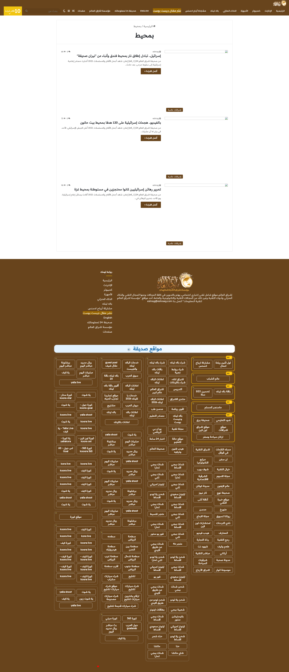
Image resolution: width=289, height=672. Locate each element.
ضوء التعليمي (223, 420)
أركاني (223, 553)
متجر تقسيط (157, 513)
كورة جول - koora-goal (86, 406)
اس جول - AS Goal (65, 450)
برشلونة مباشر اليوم (65, 364)
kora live (66, 463)
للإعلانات (93, 666)
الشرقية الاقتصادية (202, 478)
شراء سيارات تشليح (132, 587)
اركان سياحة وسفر (213, 436)
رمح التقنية (223, 539)
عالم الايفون (223, 485)
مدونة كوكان (203, 485)
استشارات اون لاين (202, 524)
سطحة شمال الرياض (131, 558)
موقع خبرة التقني (223, 501)
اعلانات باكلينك (122, 422)
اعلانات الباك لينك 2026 (157, 401)
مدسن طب (157, 408)
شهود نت (203, 546)
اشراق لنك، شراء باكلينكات (177, 381)
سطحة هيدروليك (111, 548)
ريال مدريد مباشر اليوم (86, 364)
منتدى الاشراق (177, 399)
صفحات (81, 11)
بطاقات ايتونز (157, 609)
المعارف (223, 532)
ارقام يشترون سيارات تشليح (132, 597)
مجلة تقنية (178, 428)
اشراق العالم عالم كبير (157, 391)
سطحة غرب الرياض (111, 558)
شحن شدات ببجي (177, 588)
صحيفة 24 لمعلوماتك (125, 11)
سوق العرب (132, 375)
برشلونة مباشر (111, 443)
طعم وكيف (223, 546)
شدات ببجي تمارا (157, 466)
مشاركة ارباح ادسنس (203, 364)
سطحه (111, 536)
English (144, 11)
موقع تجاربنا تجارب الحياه (111, 397)
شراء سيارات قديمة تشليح (121, 605)
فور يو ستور (157, 533)
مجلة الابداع (203, 516)
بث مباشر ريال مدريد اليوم (111, 628)
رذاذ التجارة (203, 539)
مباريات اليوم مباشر (132, 443)
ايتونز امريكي (157, 484)
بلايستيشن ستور (178, 618)
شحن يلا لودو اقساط (157, 496)
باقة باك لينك (223, 391)
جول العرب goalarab (132, 627)
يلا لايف (122, 638)
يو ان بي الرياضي (157, 430)
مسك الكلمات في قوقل (223, 451)
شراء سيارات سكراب (111, 578)
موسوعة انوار (223, 569)
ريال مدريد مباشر (132, 453)
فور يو (157, 576)
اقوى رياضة (177, 408)
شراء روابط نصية (178, 371)
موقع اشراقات (223, 428)
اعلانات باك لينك (132, 414)
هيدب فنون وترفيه (178, 450)
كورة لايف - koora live (86, 558)
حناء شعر (157, 636)
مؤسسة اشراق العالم (99, 11)
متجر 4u (177, 543)
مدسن (202, 509)
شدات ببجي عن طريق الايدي (157, 547)
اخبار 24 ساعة (157, 438)
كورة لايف (86, 470)
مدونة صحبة (223, 559)
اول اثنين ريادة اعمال (223, 364)
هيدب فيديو (203, 532)
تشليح (132, 576)
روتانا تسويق (223, 516)
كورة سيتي (111, 618)
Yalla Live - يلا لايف (65, 430)
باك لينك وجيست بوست (177, 419)
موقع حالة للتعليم (177, 440)
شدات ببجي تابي (157, 476)
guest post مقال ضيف (111, 364)
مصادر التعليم (157, 415)
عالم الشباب (213, 378)
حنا (177, 646)
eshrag (156, 52)
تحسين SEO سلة (203, 393)
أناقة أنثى (203, 499)
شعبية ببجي (178, 609)
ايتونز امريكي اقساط (157, 568)
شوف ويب (203, 469)
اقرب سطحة (111, 566)
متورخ (223, 509)
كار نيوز (203, 492)
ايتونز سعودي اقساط (177, 496)
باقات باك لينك (157, 371)
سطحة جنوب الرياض (131, 568)
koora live (65, 414)
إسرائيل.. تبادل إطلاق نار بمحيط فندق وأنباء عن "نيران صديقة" (119, 56)
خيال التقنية (223, 469)
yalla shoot (111, 434)
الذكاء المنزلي (229, 11)
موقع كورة (76, 516)
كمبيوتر (256, 11)
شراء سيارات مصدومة (111, 597)
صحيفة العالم (157, 448)
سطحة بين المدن (132, 548)
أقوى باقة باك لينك (111, 387)
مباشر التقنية (203, 553)
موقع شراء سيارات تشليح (111, 587)
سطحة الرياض (132, 538)
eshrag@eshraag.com (159, 301)
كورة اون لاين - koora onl (86, 440)
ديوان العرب (131, 405)
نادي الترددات (223, 522)
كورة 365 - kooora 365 (86, 450)
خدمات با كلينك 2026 (132, 397)
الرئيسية (280, 11)
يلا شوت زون (86, 598)
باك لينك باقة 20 (111, 377)
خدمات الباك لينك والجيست (132, 365)
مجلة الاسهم (223, 476)
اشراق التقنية (203, 449)
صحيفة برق (202, 420)
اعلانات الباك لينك (157, 381)
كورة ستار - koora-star (65, 396)
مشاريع (111, 405)
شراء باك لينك (177, 362)
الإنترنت (268, 11)
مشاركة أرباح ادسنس (195, 11)
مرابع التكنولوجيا (202, 461)
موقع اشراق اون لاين (203, 428)
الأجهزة (244, 11)
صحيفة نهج (223, 492)
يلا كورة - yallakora (66, 440)
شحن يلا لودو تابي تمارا (157, 558)
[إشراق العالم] (279, 3)
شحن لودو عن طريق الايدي (157, 601)
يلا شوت (131, 434)
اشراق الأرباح (203, 569)
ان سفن (223, 459)
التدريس (177, 389)
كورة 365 (132, 618)
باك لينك (214, 11)
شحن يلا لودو (177, 599)
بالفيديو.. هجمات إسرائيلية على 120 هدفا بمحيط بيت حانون (120, 122)
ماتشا (157, 646)
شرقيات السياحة (202, 561)
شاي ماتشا (178, 652)
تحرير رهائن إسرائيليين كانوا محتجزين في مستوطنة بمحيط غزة (117, 189)
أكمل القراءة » (150, 71)
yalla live (76, 382)
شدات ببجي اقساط (177, 466)
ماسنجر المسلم (213, 407)
